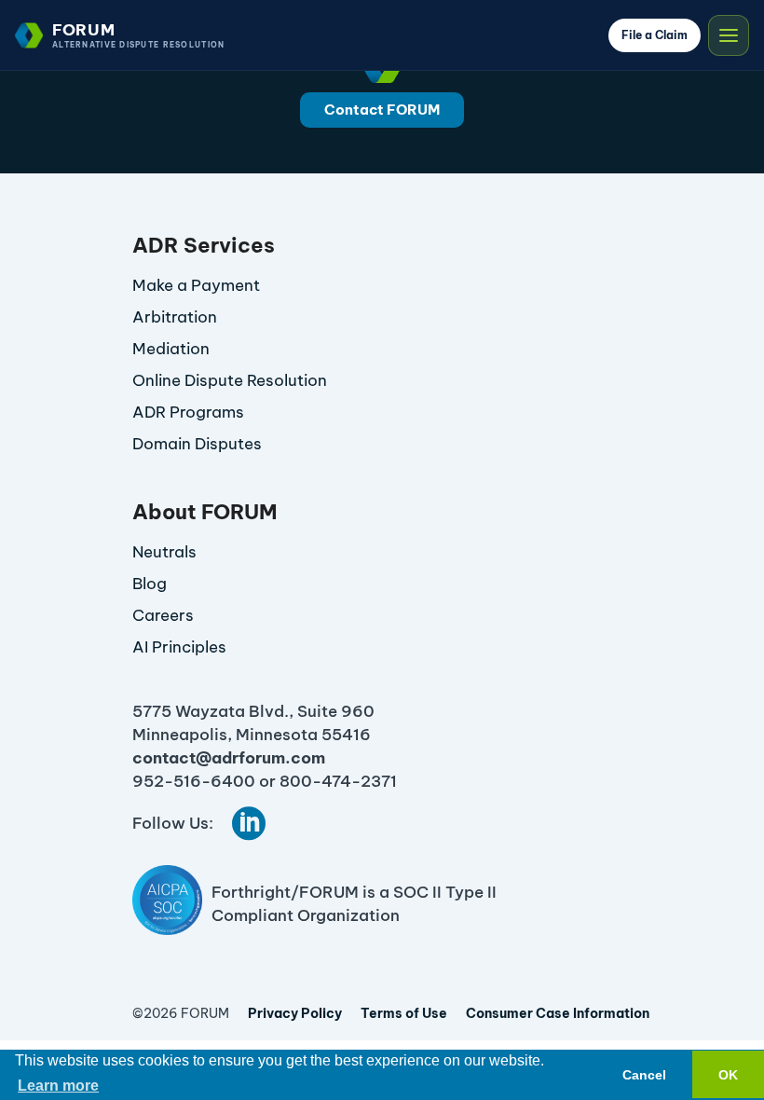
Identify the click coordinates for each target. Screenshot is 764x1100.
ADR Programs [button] (188, 412)
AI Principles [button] (179, 647)
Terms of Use (404, 1013)
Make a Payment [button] (196, 285)
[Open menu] (728, 35)
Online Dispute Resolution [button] (229, 380)
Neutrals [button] (164, 552)
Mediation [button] (171, 348)
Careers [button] (163, 615)
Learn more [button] (58, 1085)
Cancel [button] (644, 1074)
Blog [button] (149, 583)
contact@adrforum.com (228, 758)
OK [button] (728, 1074)
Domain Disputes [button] (197, 443)
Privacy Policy (295, 1013)
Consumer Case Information (557, 1013)
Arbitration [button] (174, 317)
